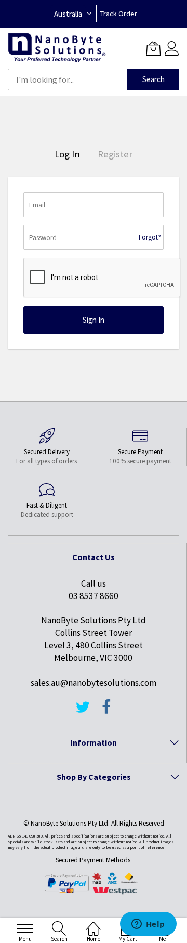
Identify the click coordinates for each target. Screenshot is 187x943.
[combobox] (67, 79)
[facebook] (106, 712)
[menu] (25, 928)
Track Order (118, 13)
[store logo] (57, 48)
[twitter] (82, 712)
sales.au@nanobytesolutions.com (93, 682)
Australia (68, 14)
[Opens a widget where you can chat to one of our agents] (148, 925)
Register (115, 154)
